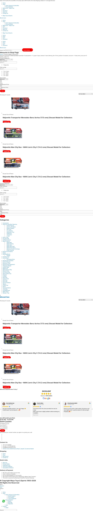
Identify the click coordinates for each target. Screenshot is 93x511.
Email (1, 425)
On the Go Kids (6, 272)
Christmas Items (11, 259)
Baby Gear (9, 245)
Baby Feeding (10, 243)
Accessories (6, 223)
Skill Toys (5, 280)
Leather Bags (6, 267)
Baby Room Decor (11, 247)
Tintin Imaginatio (12, 498)
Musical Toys (6, 271)
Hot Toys (9, 229)
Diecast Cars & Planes (8, 260)
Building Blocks (6, 254)
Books (4, 252)
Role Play (5, 277)
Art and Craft (6, 238)
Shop (4, 4)
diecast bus (4, 297)
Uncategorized (6, 290)
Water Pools (6, 291)
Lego (6, 505)
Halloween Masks (7, 265)
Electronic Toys (6, 263)
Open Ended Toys (7, 273)
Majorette (10, 503)
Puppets (5, 275)
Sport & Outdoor (7, 282)
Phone (1, 426)
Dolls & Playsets (6, 262)
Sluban (8, 255)
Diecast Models (9, 6)
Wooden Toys (6, 293)
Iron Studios (10, 230)
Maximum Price (4, 87)
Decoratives (6, 258)
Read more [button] (5, 415)
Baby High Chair (11, 246)
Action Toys (5, 237)
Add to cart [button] (6, 122)
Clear (2, 91)
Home (4, 3)
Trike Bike (5, 289)
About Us (5, 12)
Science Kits (6, 278)
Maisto (9, 501)
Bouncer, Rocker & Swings (13, 249)
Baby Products (6, 241)
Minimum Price (5, 84)
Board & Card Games (8, 251)
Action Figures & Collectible (12, 5)
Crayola (4, 506)
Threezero (9, 234)
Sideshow (9, 233)
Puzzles (5, 276)
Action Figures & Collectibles (12, 494)
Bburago (10, 502)
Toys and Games (7, 287)
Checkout (5, 10)
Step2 (6, 507)
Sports (4, 284)
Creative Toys (6, 256)
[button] (92, 409)
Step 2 (4, 286)
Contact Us (5, 13)
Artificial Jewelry (7, 240)
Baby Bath (9, 242)
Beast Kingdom (10, 228)
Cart (4, 9)
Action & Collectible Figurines (10, 224)
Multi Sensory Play (7, 269)
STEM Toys (5, 285)
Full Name (2, 423)
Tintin (8, 236)
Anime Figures (10, 225)
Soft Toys (5, 281)
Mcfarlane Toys (10, 232)
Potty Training (10, 250)
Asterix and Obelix (11, 227)
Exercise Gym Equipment (9, 264)
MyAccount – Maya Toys (8, 8)
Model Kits (5, 268)
